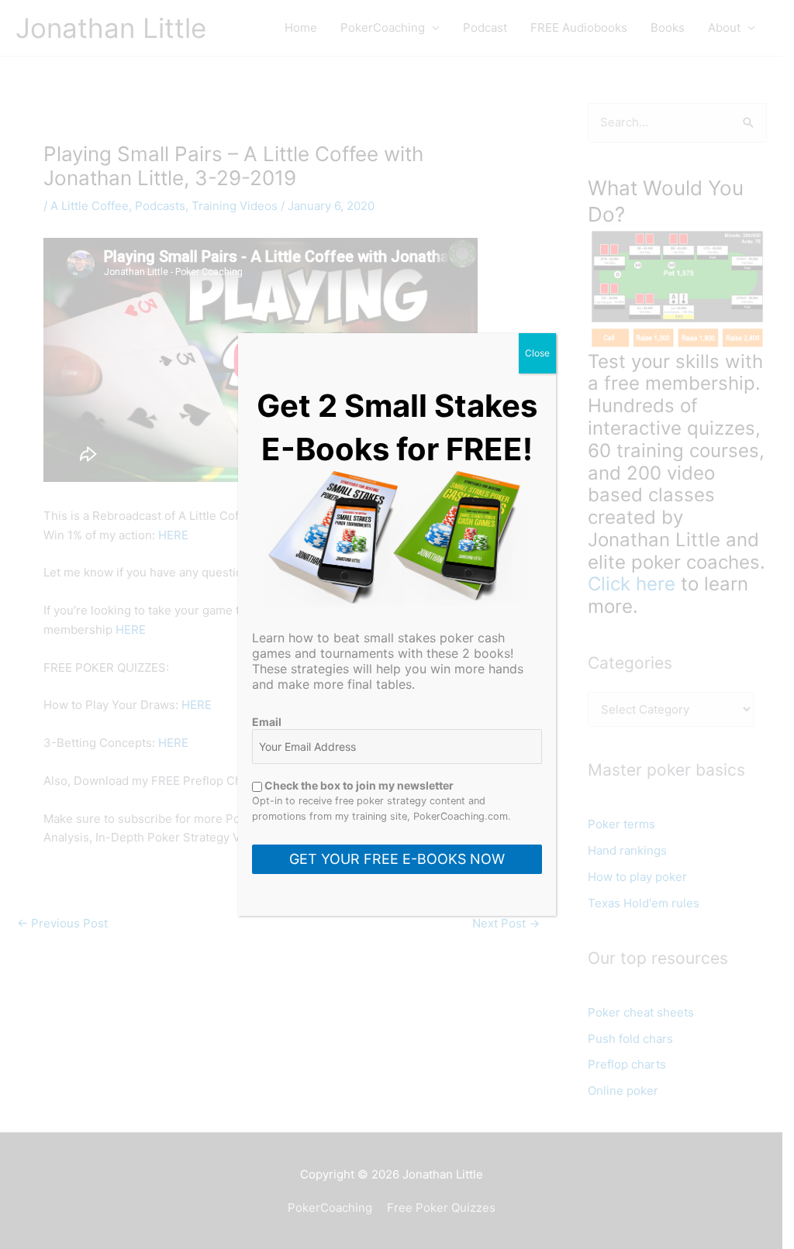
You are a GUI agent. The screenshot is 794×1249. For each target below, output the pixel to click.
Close (537, 353)
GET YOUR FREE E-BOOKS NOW (397, 859)
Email (266, 721)
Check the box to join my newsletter (358, 785)
